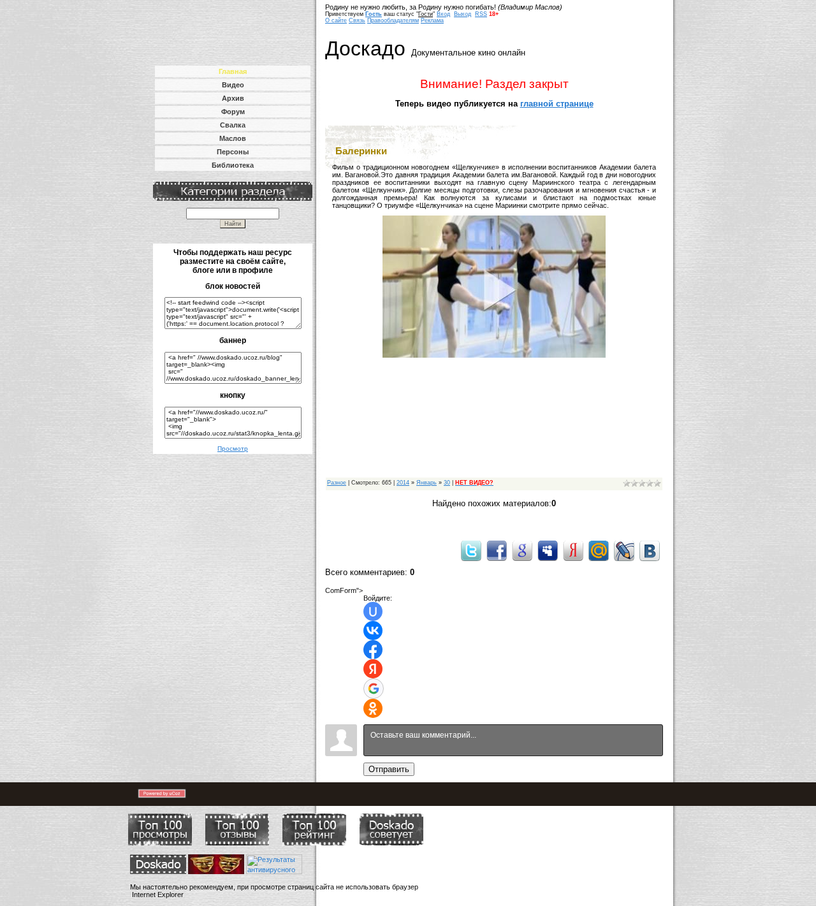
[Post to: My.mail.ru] (598, 550)
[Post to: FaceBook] (496, 550)
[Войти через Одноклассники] (372, 708)
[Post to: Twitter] (471, 550)
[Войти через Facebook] (372, 649)
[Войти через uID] (372, 611)
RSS (481, 14)
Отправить (388, 769)
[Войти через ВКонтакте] (372, 630)
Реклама (432, 20)
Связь (357, 20)
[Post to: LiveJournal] (624, 550)
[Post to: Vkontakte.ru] (649, 550)
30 (447, 482)
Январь (426, 482)
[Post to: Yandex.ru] (573, 550)
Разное (336, 482)
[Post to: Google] (522, 550)
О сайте (336, 20)
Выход (462, 14)
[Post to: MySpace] (547, 550)
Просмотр (232, 448)
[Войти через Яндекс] (372, 668)
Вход (443, 14)
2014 (403, 482)
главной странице (557, 103)
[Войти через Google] (373, 688)
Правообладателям (393, 20)
